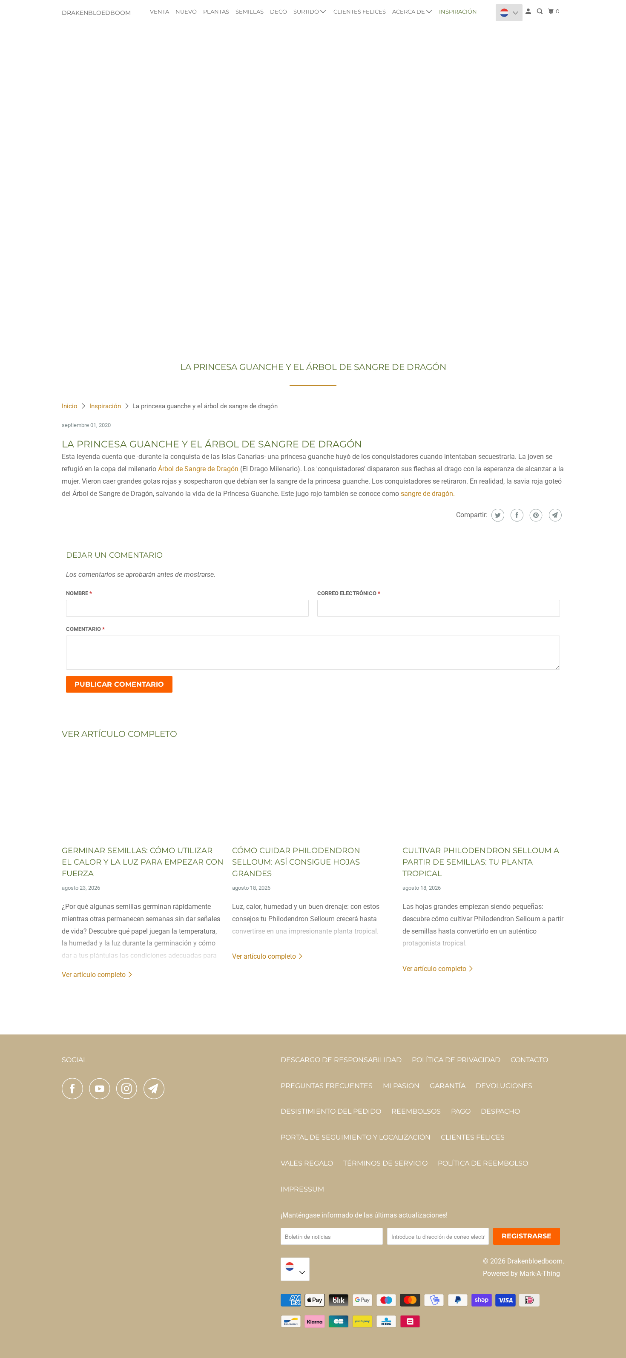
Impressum (302, 1189)
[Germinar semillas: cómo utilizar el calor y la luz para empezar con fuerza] (143, 793)
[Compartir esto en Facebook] (515, 515)
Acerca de (409, 11)
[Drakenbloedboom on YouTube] (102, 1088)
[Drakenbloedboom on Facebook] (74, 1088)
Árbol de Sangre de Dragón (198, 469)
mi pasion (401, 1086)
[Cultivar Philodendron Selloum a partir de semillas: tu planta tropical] (483, 793)
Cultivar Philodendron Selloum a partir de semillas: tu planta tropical (480, 862)
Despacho (500, 1111)
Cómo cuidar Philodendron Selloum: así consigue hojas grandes (296, 862)
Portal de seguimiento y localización (356, 1137)
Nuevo (186, 11)
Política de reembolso (483, 1163)
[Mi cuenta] (529, 11)
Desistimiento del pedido (331, 1111)
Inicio (70, 406)
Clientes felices (359, 11)
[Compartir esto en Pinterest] (535, 515)
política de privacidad (456, 1060)
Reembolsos (416, 1111)
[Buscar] (540, 11)
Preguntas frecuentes (327, 1086)
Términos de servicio (385, 1163)
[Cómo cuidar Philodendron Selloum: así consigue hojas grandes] (313, 793)
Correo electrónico (348, 593)
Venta (159, 11)
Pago (461, 1111)
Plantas (216, 11)
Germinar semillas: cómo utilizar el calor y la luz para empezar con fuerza (143, 862)
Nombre (79, 593)
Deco (278, 11)
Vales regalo (307, 1163)
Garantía (447, 1086)
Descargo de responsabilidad (341, 1060)
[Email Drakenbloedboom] (156, 1088)
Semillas (249, 11)
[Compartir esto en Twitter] (496, 515)
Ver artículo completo (94, 975)
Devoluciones (504, 1086)
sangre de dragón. (428, 494)
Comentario (85, 629)
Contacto (529, 1060)
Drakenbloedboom (96, 13)
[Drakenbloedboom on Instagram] (129, 1088)
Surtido (306, 11)
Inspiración (458, 11)
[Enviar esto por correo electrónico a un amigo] (554, 515)
